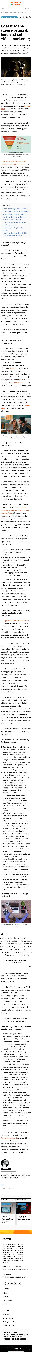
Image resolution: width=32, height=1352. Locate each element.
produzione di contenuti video (16, 621)
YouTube (13, 368)
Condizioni (6, 1304)
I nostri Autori (7, 1300)
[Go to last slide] (11, 1200)
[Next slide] (13, 1200)
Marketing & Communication (17, 12)
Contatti (5, 1297)
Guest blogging (8, 1318)
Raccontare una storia (9, 1138)
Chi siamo (6, 1293)
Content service (8, 1325)
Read (6, 12)
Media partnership (9, 1322)
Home (2, 12)
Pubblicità (6, 1315)
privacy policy (19, 1350)
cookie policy (27, 1350)
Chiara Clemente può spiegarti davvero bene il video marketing (16, 510)
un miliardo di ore (16, 383)
